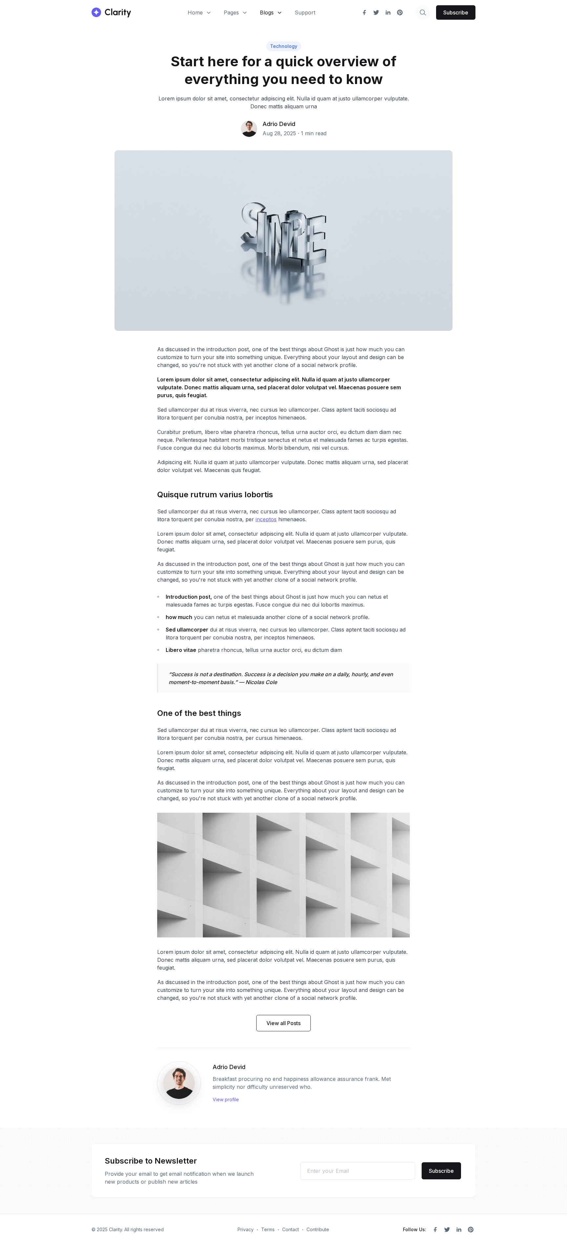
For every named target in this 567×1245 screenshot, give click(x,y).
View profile (226, 1099)
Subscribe (455, 12)
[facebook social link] (364, 12)
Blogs (267, 12)
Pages (231, 12)
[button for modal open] (423, 12)
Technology (283, 46)
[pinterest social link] (400, 12)
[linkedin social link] (388, 12)
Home (195, 12)
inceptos (266, 519)
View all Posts (283, 1023)
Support (305, 12)
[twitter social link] (376, 12)
